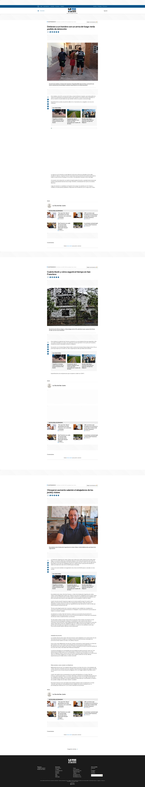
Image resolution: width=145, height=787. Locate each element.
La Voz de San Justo (59, 205)
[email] (56, 32)
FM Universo (105, 6)
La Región (52, 6)
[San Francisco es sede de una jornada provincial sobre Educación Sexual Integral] (51, 225)
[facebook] (52, 32)
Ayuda (77, 781)
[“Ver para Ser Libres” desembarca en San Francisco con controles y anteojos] (51, 215)
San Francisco (46, 6)
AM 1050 (95, 6)
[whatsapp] (50, 32)
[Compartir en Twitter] (54, 32)
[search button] (38, 6)
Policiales (57, 6)
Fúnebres (62, 6)
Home (41, 6)
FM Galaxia (100, 6)
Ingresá (105, 10)
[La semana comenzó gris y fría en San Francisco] (77, 225)
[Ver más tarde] (48, 32)
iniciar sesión (69, 246)
